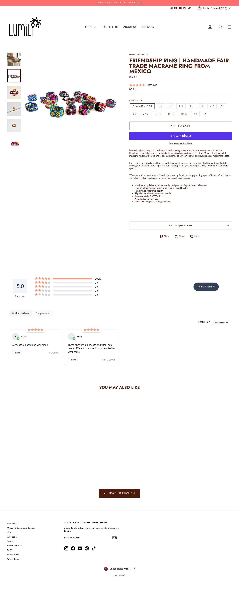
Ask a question (180, 225)
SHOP (89, 26)
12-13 (184, 113)
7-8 (222, 106)
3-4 (181, 106)
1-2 (160, 106)
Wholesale (12, 536)
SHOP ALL (142, 54)
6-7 (212, 106)
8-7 (134, 113)
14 (195, 113)
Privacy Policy (13, 559)
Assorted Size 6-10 (142, 106)
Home (132, 54)
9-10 (145, 113)
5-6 (201, 106)
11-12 (171, 113)
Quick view (34, 448)
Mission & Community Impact (20, 528)
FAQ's (9, 550)
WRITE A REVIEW (206, 286)
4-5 (191, 106)
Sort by (204, 321)
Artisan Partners (14, 545)
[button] (180, 85)
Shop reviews (43, 313)
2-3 (171, 106)
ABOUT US (129, 26)
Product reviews (20, 313)
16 (204, 113)
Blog (9, 532)
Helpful (16, 352)
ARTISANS (148, 26)
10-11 (158, 113)
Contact (10, 541)
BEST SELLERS (109, 26)
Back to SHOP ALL (122, 493)
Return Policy (13, 554)
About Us (11, 523)
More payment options (180, 143)
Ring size (136, 100)
